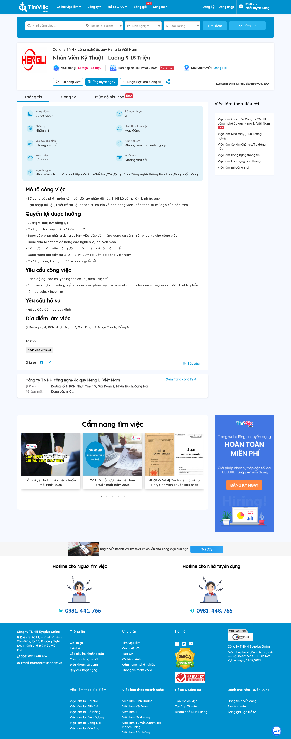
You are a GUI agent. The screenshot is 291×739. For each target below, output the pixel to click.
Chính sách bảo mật (84, 659)
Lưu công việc (70, 82)
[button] (101, 496)
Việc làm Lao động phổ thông (239, 161)
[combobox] (103, 25)
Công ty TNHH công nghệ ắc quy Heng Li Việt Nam (95, 49)
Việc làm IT (130, 712)
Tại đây (206, 549)
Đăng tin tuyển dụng (242, 701)
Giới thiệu (76, 643)
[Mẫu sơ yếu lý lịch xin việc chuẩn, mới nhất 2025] (50, 454)
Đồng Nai (220, 68)
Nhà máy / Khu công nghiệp (58, 174)
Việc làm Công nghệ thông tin (239, 155)
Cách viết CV (131, 648)
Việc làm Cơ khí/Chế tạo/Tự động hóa (242, 147)
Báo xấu (193, 363)
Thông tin (33, 96)
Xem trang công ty (180, 379)
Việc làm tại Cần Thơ (84, 728)
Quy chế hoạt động (83, 670)
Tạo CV (127, 654)
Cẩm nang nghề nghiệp (138, 665)
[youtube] (192, 643)
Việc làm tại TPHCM (84, 706)
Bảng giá (142, 6)
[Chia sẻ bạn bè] (168, 82)
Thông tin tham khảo (137, 670)
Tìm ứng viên (237, 706)
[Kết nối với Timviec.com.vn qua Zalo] (276, 731)
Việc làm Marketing (136, 717)
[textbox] (103, 25)
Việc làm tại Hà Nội (84, 701)
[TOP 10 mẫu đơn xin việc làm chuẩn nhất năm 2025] (112, 454)
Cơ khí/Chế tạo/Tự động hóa (105, 174)
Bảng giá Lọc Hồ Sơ (242, 712)
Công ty (93, 7)
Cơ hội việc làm (68, 7)
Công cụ (159, 7)
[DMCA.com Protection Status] (185, 659)
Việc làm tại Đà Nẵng (85, 712)
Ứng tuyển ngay (103, 82)
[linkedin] (184, 643)
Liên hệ (75, 648)
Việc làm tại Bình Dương (87, 717)
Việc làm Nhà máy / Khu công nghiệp (240, 136)
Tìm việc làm (131, 643)
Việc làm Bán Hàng (136, 732)
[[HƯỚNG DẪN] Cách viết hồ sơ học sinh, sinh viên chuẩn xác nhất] (174, 454)
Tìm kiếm (214, 26)
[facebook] (178, 643)
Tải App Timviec (186, 706)
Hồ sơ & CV (116, 7)
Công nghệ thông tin (147, 174)
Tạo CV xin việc (186, 701)
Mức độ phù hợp (113, 96)
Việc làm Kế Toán (135, 706)
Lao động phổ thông (182, 174)
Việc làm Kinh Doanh (137, 701)
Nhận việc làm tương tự (143, 82)
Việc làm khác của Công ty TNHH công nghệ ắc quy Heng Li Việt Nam (244, 123)
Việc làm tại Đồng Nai (233, 168)
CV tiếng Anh (131, 659)
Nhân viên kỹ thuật (39, 350)
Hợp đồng (132, 130)
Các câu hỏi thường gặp (87, 654)
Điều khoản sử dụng (84, 665)
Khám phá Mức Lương (191, 712)
